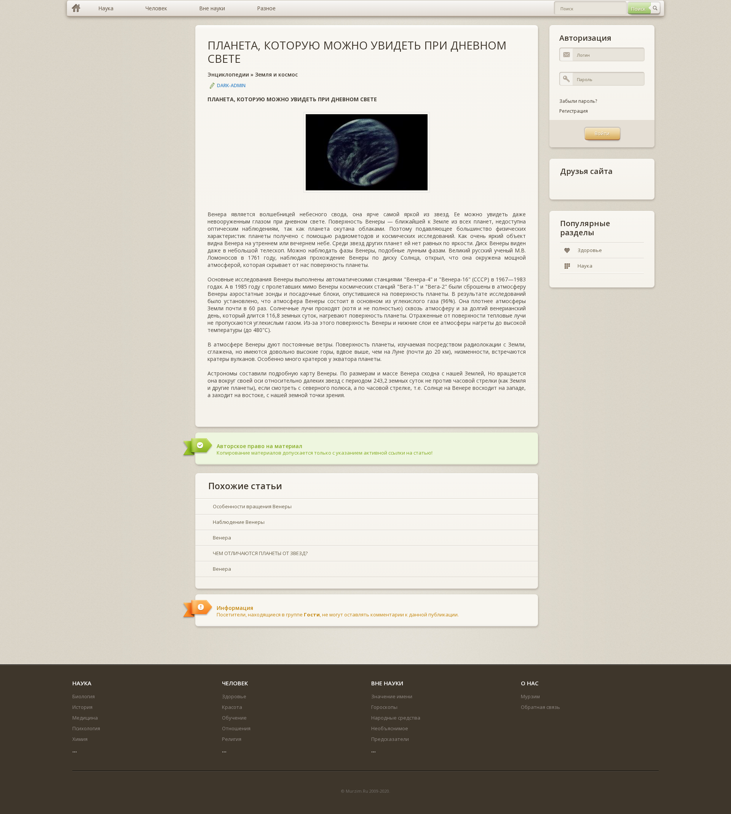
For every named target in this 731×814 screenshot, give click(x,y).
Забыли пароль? (578, 101)
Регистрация (573, 111)
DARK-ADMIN (231, 85)
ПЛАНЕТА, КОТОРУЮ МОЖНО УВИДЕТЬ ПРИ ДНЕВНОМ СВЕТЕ (356, 52)
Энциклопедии (228, 74)
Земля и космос (276, 74)
